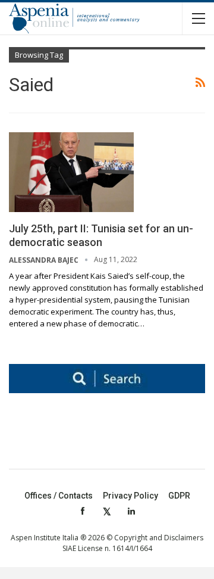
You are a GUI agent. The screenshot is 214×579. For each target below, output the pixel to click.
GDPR (179, 495)
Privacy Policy (130, 495)
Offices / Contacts (58, 495)
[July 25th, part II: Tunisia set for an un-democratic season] (71, 172)
